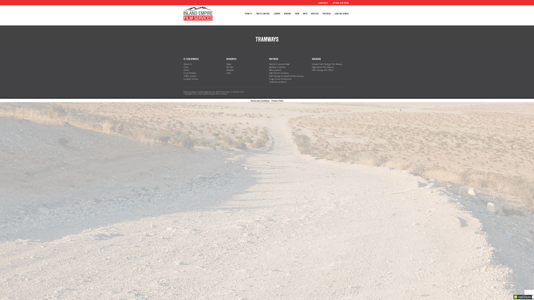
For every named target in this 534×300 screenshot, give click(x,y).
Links (228, 73)
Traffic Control (190, 76)
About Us (188, 64)
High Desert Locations (279, 73)
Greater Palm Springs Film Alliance (327, 64)
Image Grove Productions (280, 79)
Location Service (191, 79)
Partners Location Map (279, 64)
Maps (228, 64)
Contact (323, 3)
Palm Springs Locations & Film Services (286, 76)
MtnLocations (275, 70)
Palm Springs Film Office (322, 70)
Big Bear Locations (277, 67)
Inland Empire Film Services (198, 14)
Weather (230, 70)
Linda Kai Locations (277, 82)
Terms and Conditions (260, 100)
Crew (186, 67)
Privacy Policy (277, 100)
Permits (229, 67)
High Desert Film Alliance (323, 67)
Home (186, 70)
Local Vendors (190, 73)
